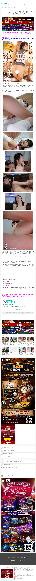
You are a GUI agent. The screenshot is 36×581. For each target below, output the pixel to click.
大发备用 (10, 566)
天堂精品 (30, 567)
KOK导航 (27, 570)
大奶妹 (11, 352)
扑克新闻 (23, 4)
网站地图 (15, 578)
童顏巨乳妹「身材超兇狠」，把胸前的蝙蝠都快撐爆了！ (22, 343)
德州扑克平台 (15, 567)
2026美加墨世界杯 (16, 576)
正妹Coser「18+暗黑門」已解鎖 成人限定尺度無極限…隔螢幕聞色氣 (30, 353)
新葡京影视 (17, 571)
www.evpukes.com (9, 300)
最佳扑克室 (13, 4)
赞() (18, 309)
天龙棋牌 (27, 566)
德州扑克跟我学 (7, 304)
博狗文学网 (18, 569)
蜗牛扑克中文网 (31, 566)
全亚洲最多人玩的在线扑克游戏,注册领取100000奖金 (17, 306)
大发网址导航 (15, 570)
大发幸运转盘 (25, 575)
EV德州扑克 (17, 574)
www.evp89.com (28, 287)
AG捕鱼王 (27, 567)
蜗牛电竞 (28, 574)
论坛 (32, 4)
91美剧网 (27, 571)
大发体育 (13, 560)
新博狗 (8, 567)
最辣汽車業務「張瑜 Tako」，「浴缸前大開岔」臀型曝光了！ (22, 353)
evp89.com (23, 288)
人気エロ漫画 (31, 570)
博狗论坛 (13, 566)
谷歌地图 (20, 578)
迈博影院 (24, 571)
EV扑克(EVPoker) (7, 285)
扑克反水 (24, 566)
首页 (9, 4)
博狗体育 (15, 568)
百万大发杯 (20, 576)
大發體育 (31, 574)
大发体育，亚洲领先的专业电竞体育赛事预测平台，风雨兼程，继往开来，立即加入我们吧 (17, 32)
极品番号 (28, 568)
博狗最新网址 (26, 569)
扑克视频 (28, 4)
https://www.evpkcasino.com (10, 301)
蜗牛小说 (21, 568)
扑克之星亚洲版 (22, 569)
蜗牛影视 (18, 568)
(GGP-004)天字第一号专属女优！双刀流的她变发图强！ (27, 317)
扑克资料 (18, 4)
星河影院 (21, 571)
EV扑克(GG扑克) (21, 560)
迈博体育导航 (24, 570)
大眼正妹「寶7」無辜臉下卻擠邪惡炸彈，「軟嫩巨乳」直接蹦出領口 (5, 343)
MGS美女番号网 (20, 567)
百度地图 (18, 578)
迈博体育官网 (19, 570)
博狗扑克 (21, 566)
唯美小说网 (30, 571)
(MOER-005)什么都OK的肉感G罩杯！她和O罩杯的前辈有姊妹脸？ (9, 317)
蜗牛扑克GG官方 (31, 569)
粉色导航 (5, 567)
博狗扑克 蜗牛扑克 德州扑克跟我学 (4, 3)
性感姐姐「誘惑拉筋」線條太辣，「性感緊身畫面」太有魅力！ (13, 343)
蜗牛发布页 (23, 567)
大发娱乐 (21, 575)
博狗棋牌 (7, 566)
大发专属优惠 (29, 575)
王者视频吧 (11, 567)
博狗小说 (25, 568)
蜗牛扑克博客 (17, 566)
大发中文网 (18, 575)
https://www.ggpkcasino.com (11, 302)
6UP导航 (31, 568)
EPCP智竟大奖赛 (24, 574)
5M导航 (15, 571)
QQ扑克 (33, 575)
